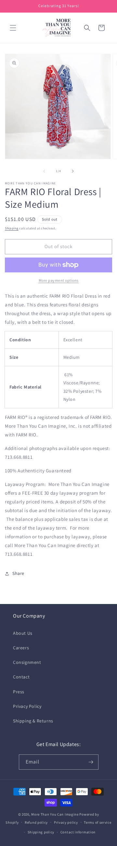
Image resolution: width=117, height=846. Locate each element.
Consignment (27, 662)
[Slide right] (73, 171)
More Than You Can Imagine (55, 814)
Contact (21, 677)
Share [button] (18, 573)
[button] (13, 28)
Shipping (12, 228)
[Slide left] (44, 171)
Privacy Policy (27, 706)
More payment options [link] (59, 280)
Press (18, 692)
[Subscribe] (91, 762)
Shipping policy (41, 832)
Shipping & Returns (33, 721)
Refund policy (36, 822)
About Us (22, 633)
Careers (21, 648)
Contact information (78, 832)
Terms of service (97, 822)
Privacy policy (66, 822)
